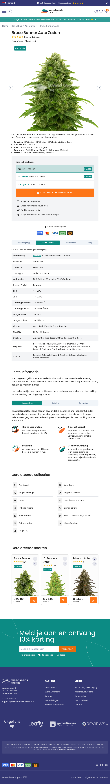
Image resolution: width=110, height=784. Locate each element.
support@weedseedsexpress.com (18, 701)
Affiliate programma (54, 704)
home (5, 26)
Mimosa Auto (81, 558)
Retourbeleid (80, 696)
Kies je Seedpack (25, 162)
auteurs (48, 696)
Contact (78, 704)
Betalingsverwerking (84, 691)
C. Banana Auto (50, 560)
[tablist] (55, 242)
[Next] (99, 88)
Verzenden (67, 649)
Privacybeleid (77, 777)
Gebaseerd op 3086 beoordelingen (57, 3)
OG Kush (37, 255)
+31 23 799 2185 (9, 698)
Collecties (16, 26)
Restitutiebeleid (82, 700)
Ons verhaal (50, 687)
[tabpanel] (55, 303)
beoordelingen (51, 700)
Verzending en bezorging (86, 687)
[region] (55, 19)
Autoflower (30, 26)
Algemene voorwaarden (96, 777)
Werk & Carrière (52, 691)
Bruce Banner (22, 558)
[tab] (24, 243)
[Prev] (11, 88)
